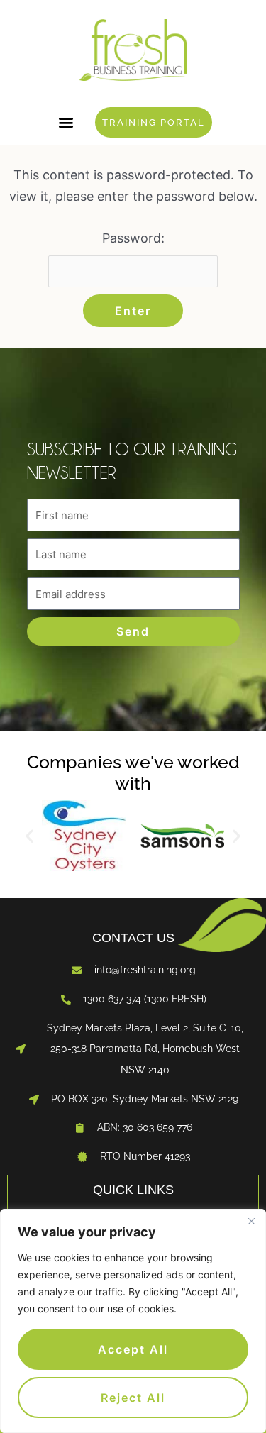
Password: (133, 238)
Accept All (133, 1349)
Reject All (133, 1397)
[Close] (251, 1220)
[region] (133, 1321)
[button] (65, 122)
